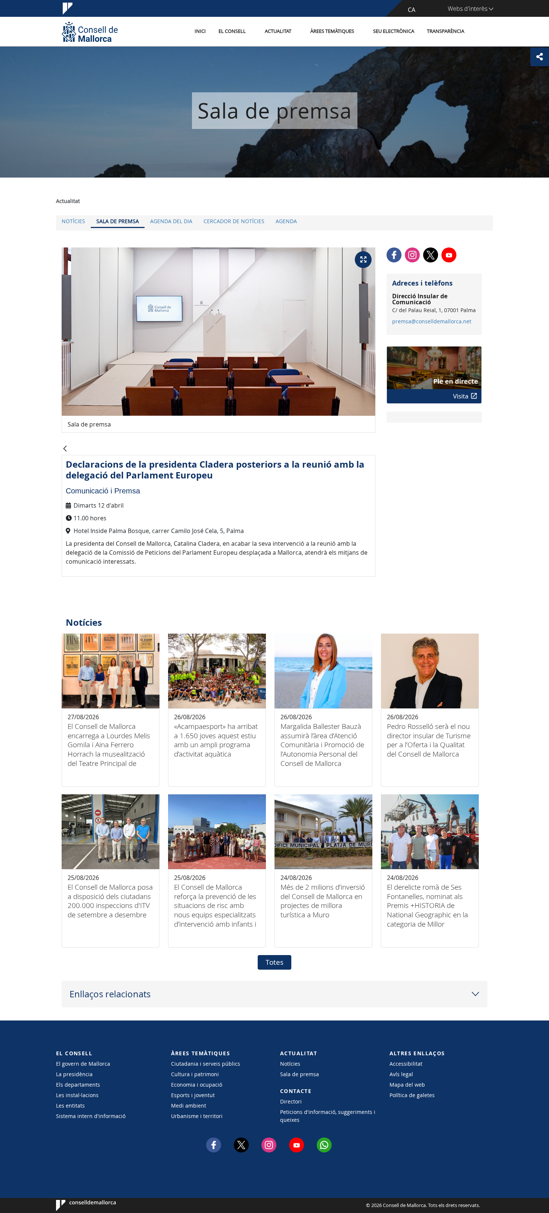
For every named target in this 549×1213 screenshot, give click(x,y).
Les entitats (70, 1105)
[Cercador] (478, 32)
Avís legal (401, 1074)
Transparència (445, 31)
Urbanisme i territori (197, 1116)
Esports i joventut (193, 1095)
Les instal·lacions (77, 1095)
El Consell (232, 31)
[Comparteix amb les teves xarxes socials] (539, 56)
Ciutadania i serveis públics (205, 1063)
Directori (291, 1101)
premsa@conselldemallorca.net (431, 321)
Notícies (73, 221)
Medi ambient (188, 1105)
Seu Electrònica (393, 31)
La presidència (74, 1074)
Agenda (286, 221)
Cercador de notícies (234, 221)
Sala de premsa (117, 221)
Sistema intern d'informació (90, 1116)
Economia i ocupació (196, 1084)
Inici (200, 31)
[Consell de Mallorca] (90, 31)
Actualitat (278, 31)
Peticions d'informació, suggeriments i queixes (327, 1115)
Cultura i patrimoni (195, 1074)
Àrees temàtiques (332, 31)
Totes (274, 962)
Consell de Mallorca (78, 1206)
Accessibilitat (406, 1063)
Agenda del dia (171, 221)
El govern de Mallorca (83, 1063)
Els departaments (78, 1084)
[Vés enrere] (65, 449)
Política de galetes (412, 1095)
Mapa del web (407, 1084)
